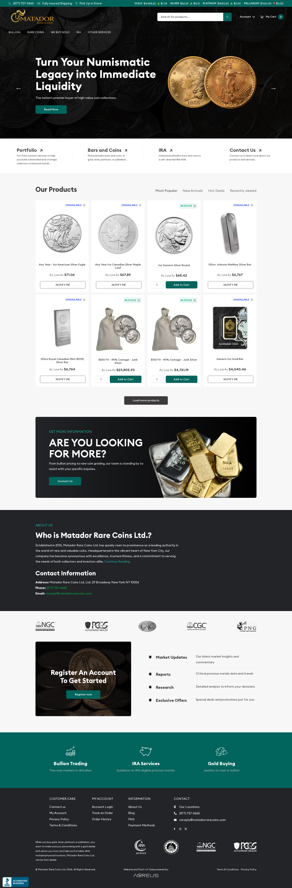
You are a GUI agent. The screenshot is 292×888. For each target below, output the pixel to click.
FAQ (131, 819)
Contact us (57, 807)
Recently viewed (243, 190)
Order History (101, 819)
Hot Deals (216, 190)
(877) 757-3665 (56, 588)
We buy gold (60, 32)
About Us (135, 807)
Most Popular (166, 190)
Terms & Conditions (63, 825)
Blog (131, 813)
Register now (83, 694)
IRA (78, 32)
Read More (51, 109)
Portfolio (27, 150)
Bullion (14, 32)
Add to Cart (181, 285)
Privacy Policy (59, 819)
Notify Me (63, 285)
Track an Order (102, 813)
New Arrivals (193, 190)
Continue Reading (117, 561)
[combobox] (190, 17)
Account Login (102, 807)
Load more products (146, 400)
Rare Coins (35, 32)
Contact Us (243, 150)
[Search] (227, 17)
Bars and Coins (104, 150)
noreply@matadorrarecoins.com (68, 593)
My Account (58, 813)
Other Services (99, 32)
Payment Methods (141, 825)
